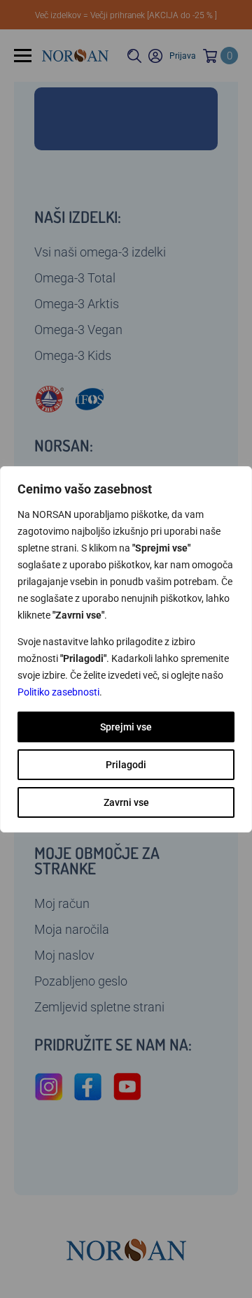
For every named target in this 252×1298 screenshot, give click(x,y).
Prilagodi (126, 764)
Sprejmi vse (126, 727)
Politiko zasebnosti (58, 692)
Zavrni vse (126, 802)
